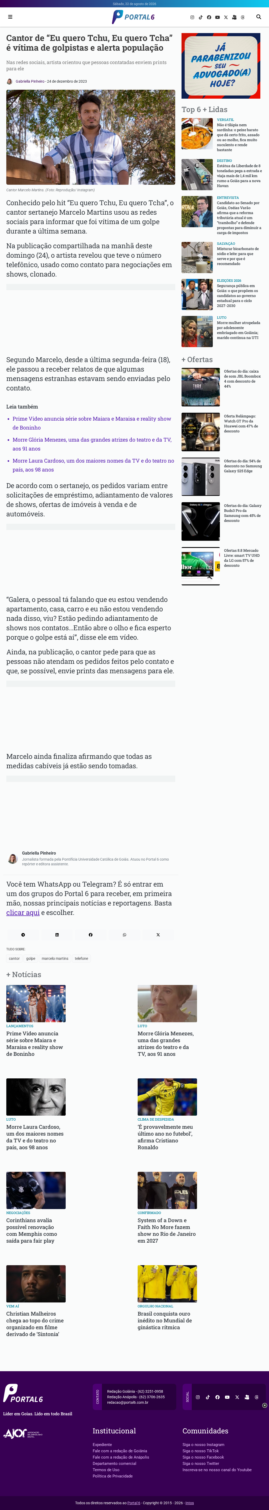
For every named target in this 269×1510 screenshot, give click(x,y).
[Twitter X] (226, 16)
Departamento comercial (114, 1463)
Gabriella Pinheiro (30, 81)
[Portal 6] (134, 16)
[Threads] (242, 16)
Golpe (30, 958)
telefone (81, 958)
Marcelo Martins (55, 958)
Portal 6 (133, 1503)
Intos (189, 1503)
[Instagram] (193, 16)
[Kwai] (235, 16)
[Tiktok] (201, 16)
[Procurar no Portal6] (259, 17)
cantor (14, 958)
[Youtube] (218, 16)
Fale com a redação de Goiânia (120, 1451)
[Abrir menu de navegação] (9, 17)
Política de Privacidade (113, 1476)
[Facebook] (209, 16)
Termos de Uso (106, 1469)
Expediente (102, 1444)
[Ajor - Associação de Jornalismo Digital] (23, 1433)
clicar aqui (23, 912)
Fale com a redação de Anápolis (121, 1457)
